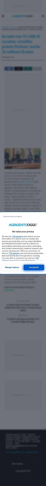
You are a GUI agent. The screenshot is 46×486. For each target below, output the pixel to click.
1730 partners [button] (17, 236)
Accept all (34, 267)
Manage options (12, 267)
